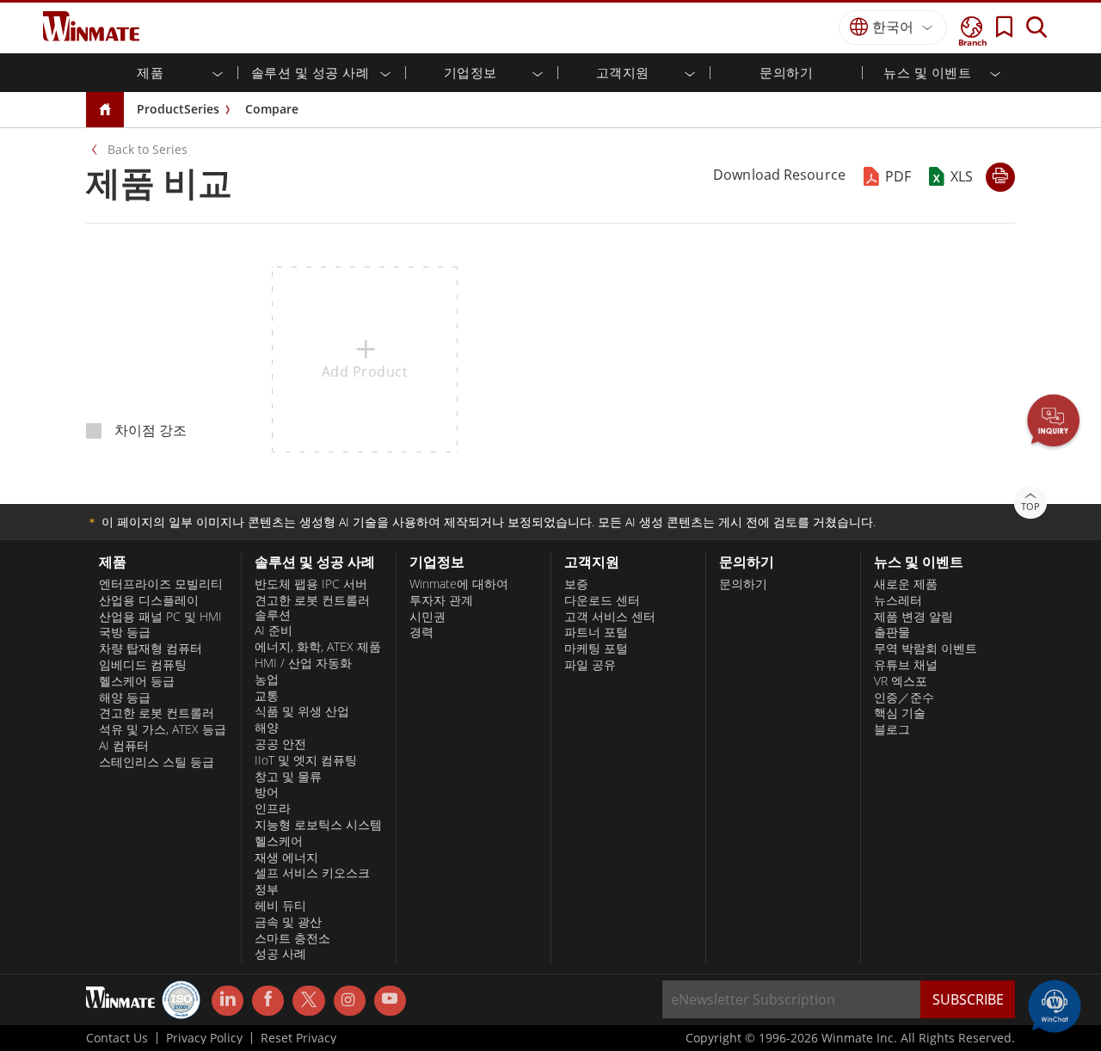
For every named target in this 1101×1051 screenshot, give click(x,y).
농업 (267, 679)
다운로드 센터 (602, 600)
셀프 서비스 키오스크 (312, 873)
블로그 (892, 729)
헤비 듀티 (280, 905)
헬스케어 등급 (137, 681)
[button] (1054, 422)
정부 (267, 889)
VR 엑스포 (900, 681)
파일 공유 (590, 665)
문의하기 (786, 72)
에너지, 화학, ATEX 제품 (318, 647)
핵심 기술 (900, 713)
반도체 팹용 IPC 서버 (311, 584)
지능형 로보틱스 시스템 (318, 825)
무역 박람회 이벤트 (925, 648)
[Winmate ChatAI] (1054, 1004)
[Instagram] (349, 1000)
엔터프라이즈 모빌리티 (161, 584)
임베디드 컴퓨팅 (143, 665)
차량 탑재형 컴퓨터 (150, 648)
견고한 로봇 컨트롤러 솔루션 (312, 608)
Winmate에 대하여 (458, 584)
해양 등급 (125, 697)
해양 (267, 727)
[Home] (105, 110)
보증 (576, 584)
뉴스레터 (898, 600)
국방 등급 (125, 632)
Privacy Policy (204, 1038)
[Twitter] (308, 999)
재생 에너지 (286, 857)
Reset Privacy (298, 1038)
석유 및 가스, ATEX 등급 (162, 729)
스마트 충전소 (292, 938)
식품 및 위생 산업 (302, 711)
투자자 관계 (441, 600)
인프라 (273, 808)
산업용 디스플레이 (149, 600)
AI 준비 (273, 630)
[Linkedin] (227, 1001)
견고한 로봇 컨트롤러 (156, 713)
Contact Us (117, 1038)
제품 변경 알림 (913, 616)
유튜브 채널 (906, 665)
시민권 (427, 616)
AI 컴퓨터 (124, 745)
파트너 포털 (596, 632)
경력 (421, 632)
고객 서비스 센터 (609, 616)
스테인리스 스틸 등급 (156, 762)
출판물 (892, 632)
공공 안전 (280, 744)
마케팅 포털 (596, 648)
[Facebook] (268, 1001)
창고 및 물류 (288, 776)
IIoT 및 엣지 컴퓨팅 (306, 760)
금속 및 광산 (288, 922)
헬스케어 (279, 841)
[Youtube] (390, 1001)
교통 (267, 696)
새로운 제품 (906, 584)
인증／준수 (904, 697)
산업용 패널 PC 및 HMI (160, 616)
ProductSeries (178, 109)
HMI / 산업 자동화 (303, 663)
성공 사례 (280, 954)
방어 (267, 792)
